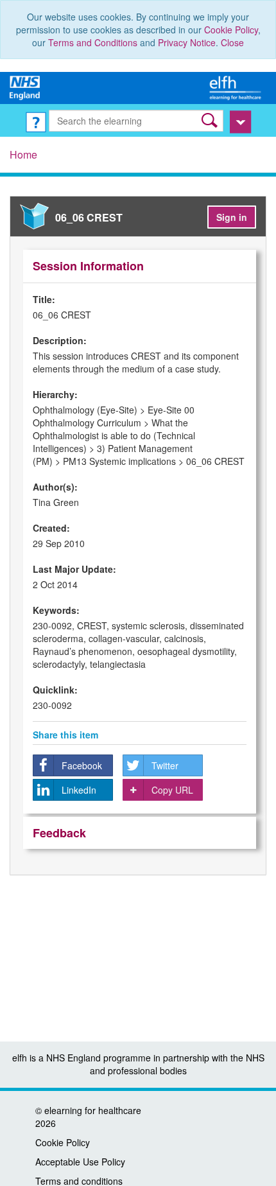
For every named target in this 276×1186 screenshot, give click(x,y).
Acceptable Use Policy (80, 1161)
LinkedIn (79, 789)
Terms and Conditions (92, 42)
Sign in (231, 217)
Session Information (88, 265)
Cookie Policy (231, 29)
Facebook (82, 765)
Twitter (164, 765)
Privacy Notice (187, 42)
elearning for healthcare (92, 1110)
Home (23, 154)
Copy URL (172, 789)
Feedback (59, 832)
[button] (211, 120)
